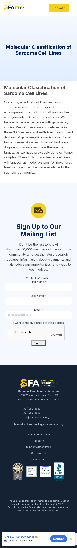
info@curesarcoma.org (35, 417)
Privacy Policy (36, 540)
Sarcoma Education (38, 434)
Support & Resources (38, 446)
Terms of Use (19, 540)
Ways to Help (38, 459)
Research (38, 440)
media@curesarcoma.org (48, 424)
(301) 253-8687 (31, 408)
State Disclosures (55, 540)
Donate (60, 8)
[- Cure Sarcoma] (14, 8)
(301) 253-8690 (31, 412)
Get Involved (38, 453)
